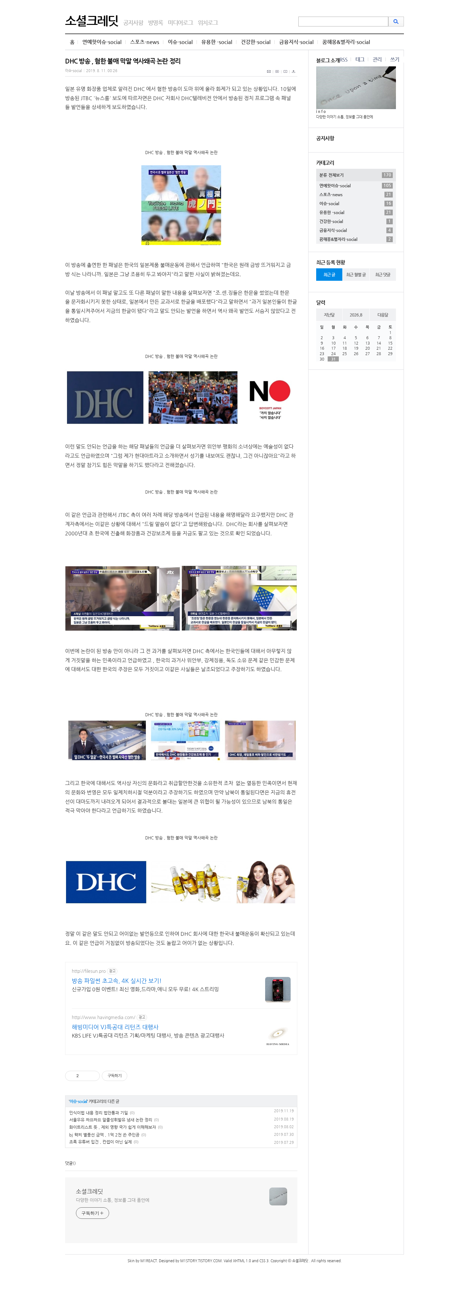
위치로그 (208, 22)
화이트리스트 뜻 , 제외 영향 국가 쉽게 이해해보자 (112, 1127)
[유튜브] (277, 75)
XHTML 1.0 (242, 1261)
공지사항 (133, 22)
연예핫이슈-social (102, 42)
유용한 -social (216, 42)
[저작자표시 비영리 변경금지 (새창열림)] (136, 1075)
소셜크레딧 (91, 21)
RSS (343, 59)
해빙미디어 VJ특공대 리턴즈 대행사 (115, 1027)
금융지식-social (296, 42)
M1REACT (148, 1261)
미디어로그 (180, 22)
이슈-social (180, 42)
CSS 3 (264, 1261)
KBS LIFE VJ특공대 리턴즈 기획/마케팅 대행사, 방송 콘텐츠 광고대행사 (148, 1035)
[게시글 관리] (93, 1076)
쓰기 (394, 59)
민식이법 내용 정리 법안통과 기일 (98, 1112)
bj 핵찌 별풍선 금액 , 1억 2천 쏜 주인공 (104, 1134)
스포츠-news (144, 42)
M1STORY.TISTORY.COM (201, 1261)
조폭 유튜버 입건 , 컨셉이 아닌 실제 (100, 1141)
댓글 (69, 1163)
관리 (377, 59)
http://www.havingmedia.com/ (103, 1017)
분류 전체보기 (355, 174)
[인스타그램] (285, 75)
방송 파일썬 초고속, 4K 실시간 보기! (117, 980)
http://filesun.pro (89, 970)
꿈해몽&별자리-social (346, 42)
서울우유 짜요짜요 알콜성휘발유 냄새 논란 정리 (110, 1119)
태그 (359, 59)
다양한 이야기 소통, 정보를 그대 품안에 (112, 1200)
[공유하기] (85, 1076)
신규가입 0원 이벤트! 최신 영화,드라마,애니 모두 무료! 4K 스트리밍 (145, 989)
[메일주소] (269, 75)
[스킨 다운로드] (293, 75)
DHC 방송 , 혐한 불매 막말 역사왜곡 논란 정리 (123, 61)
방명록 (155, 22)
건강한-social (256, 42)
